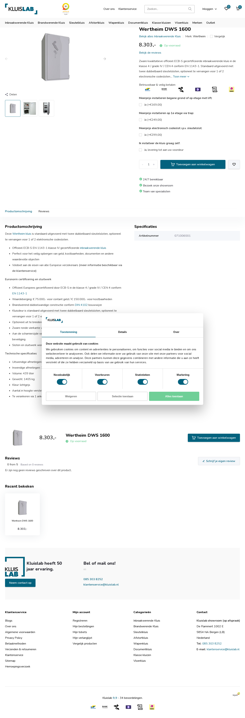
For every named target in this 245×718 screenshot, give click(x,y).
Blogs (8, 621)
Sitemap (10, 661)
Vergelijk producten (85, 644)
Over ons (109, 9)
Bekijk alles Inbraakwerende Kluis (160, 36)
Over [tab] (176, 331)
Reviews (43, 211)
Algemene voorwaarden (20, 632)
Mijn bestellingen (83, 626)
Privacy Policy (13, 638)
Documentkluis (138, 23)
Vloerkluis (181, 23)
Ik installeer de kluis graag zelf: (159, 143)
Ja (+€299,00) (153, 135)
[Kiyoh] (236, 694)
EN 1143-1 (19, 293)
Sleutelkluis (77, 23)
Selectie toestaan (122, 396)
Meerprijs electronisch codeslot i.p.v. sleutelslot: (170, 128)
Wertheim (199, 36)
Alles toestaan (174, 396)
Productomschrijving (18, 211)
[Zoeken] (190, 9)
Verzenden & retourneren (20, 649)
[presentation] (6, 59)
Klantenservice (127, 9)
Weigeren (71, 396)
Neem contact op (20, 583)
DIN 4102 (81, 305)
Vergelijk (219, 36)
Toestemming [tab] (68, 331)
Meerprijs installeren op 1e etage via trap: (166, 113)
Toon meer (180, 77)
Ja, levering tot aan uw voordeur (163, 150)
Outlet (210, 23)
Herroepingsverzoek (17, 667)
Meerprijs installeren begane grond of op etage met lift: (175, 98)
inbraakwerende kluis (93, 248)
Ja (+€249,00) (153, 120)
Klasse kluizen (161, 23)
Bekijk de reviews (150, 53)
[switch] (102, 382)
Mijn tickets (80, 632)
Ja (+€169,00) (153, 105)
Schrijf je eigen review (220, 461)
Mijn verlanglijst (82, 638)
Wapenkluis (116, 23)
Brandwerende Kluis (51, 23)
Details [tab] (122, 331)
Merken (197, 23)
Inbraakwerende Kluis (19, 23)
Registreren (80, 621)
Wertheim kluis (21, 234)
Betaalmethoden (15, 644)
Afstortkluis (96, 23)
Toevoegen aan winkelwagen (195, 164)
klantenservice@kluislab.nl (101, 585)
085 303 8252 (93, 579)
